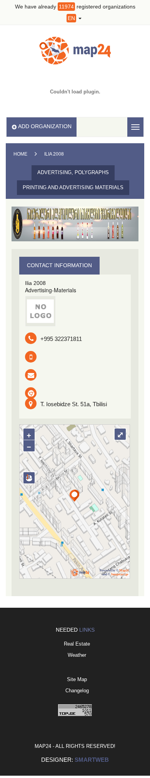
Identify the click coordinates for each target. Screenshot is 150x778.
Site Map (77, 679)
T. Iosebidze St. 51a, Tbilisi (73, 404)
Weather (77, 655)
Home (20, 154)
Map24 (123, 570)
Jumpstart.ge (119, 574)
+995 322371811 (61, 339)
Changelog (77, 690)
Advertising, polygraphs (73, 172)
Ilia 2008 (54, 154)
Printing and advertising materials (73, 187)
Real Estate (77, 644)
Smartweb (92, 759)
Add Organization (45, 126)
